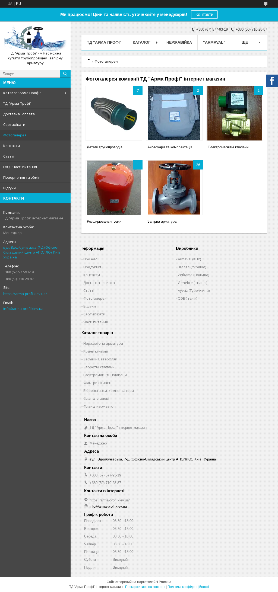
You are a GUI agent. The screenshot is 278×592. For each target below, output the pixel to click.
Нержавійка (179, 42)
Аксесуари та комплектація (169, 147)
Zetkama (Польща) (193, 274)
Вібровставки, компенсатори (108, 390)
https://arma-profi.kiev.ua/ (25, 293)
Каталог (141, 42)
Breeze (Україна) (192, 266)
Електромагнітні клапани (228, 147)
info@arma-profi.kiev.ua (23, 308)
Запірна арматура (161, 221)
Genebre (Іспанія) (192, 282)
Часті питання (95, 321)
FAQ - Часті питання (20, 166)
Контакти (204, 14)
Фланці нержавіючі (99, 406)
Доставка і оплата (19, 113)
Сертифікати (14, 124)
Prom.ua (165, 582)
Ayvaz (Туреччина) (194, 290)
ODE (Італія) (187, 298)
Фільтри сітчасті (97, 382)
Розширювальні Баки (104, 221)
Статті (8, 156)
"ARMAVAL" (214, 42)
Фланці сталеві (96, 398)
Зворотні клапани (99, 366)
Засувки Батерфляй (100, 359)
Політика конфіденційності (188, 587)
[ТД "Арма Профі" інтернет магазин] (35, 38)
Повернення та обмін (21, 177)
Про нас (90, 259)
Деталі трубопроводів (104, 147)
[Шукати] (65, 74)
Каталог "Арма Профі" (22, 92)
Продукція (92, 266)
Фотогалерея (14, 135)
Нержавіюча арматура (103, 343)
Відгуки (9, 187)
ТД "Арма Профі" (17, 103)
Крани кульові (95, 351)
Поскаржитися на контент (145, 587)
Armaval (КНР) (189, 259)
